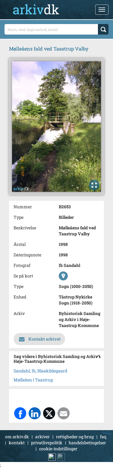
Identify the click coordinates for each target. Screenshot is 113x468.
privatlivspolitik (46, 442)
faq (103, 436)
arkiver (42, 436)
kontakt (17, 442)
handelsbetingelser (87, 442)
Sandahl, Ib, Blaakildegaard (40, 371)
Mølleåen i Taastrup (33, 380)
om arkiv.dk (17, 436)
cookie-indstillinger (58, 448)
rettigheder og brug (75, 436)
